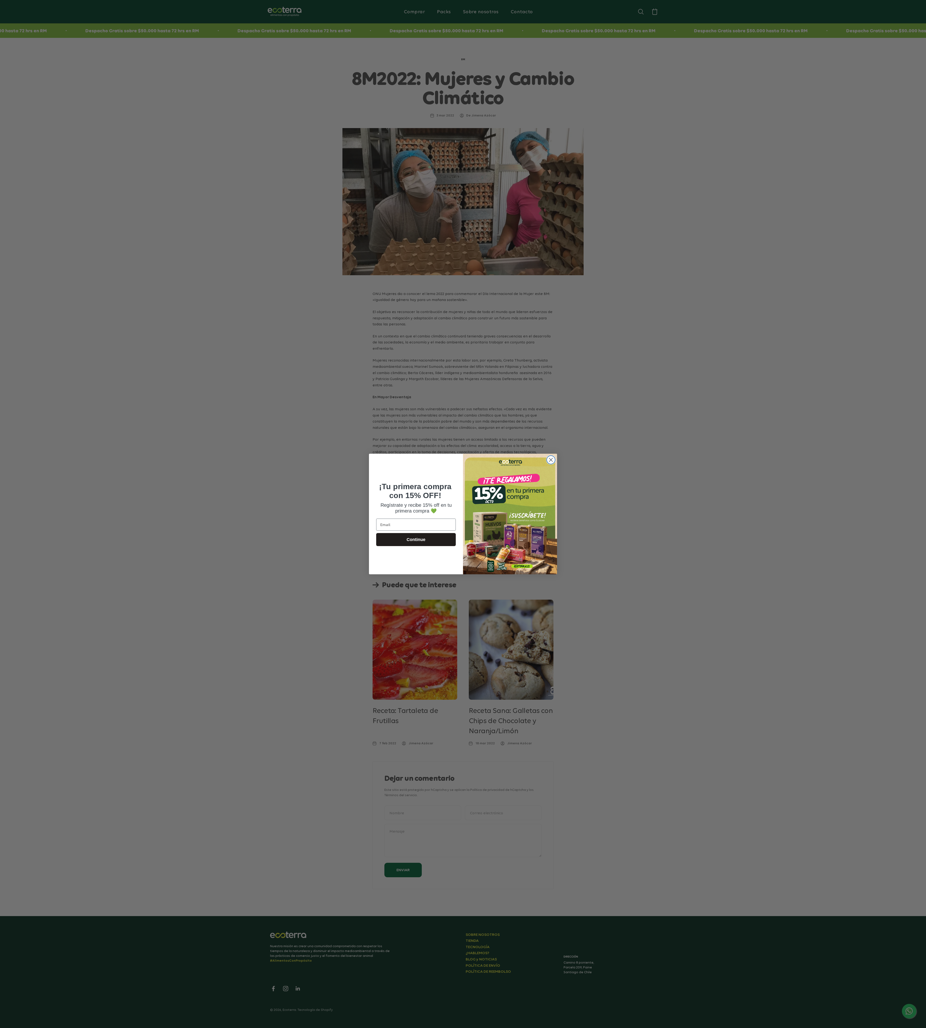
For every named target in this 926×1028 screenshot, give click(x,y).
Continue (416, 539)
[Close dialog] (551, 460)
